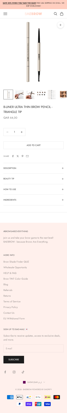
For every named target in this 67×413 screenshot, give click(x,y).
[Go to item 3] (30, 94)
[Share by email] (27, 156)
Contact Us (8, 313)
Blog (5, 284)
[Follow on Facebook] (5, 372)
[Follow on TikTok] (23, 372)
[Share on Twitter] (17, 156)
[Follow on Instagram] (14, 372)
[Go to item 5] (52, 94)
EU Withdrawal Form (14, 318)
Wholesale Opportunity (15, 267)
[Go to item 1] (8, 94)
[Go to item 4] (41, 94)
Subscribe (13, 359)
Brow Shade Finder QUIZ (16, 261)
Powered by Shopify (42, 389)
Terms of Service (11, 301)
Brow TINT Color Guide (15, 278)
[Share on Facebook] (13, 156)
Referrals (7, 290)
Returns (7, 295)
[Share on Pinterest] (22, 156)
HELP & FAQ (9, 273)
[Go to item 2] (19, 94)
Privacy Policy (10, 307)
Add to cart (34, 145)
